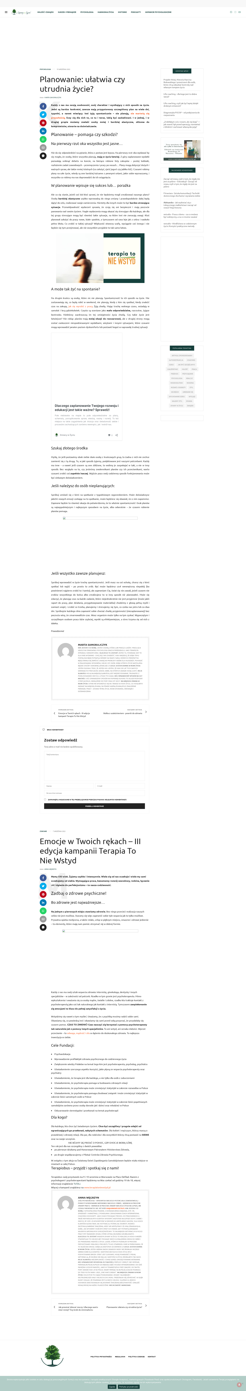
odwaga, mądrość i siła (78, 1033)
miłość (185, 369)
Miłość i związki (45, 12)
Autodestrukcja (176, 360)
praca (194, 369)
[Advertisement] (123, 39)
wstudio (167, 214)
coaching (191, 360)
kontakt (152, 1356)
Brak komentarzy (55, 730)
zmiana (189, 401)
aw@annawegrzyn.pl (115, 1208)
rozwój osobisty (178, 387)
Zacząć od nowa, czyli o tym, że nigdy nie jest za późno (180, 184)
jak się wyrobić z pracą (80, 306)
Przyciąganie (187, 374)
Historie (122, 12)
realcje (189, 378)
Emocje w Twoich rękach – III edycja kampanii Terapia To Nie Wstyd (90, 850)
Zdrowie (43, 831)
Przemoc (174, 374)
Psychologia (86, 12)
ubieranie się (188, 392)
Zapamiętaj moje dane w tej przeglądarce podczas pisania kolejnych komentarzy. (87, 799)
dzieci (171, 364)
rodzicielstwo (177, 383)
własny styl (177, 401)
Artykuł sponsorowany (182, 355)
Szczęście (175, 392)
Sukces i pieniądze (67, 12)
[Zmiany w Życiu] (21, 12)
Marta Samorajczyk (52, 97)
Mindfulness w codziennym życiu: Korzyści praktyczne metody (180, 224)
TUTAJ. (77, 1183)
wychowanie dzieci (177, 396)
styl (191, 387)
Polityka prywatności (101, 1356)
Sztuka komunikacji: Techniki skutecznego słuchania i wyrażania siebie (182, 194)
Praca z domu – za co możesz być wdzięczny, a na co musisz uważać (181, 215)
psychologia (176, 378)
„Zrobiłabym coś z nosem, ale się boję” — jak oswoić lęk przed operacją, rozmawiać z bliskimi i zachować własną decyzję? (182, 124)
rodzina (190, 383)
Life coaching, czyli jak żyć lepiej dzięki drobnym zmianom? (181, 104)
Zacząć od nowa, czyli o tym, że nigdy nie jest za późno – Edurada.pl (182, 180)
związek (190, 405)
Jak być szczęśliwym (186, 364)
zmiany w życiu (177, 405)
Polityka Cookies (136, 1356)
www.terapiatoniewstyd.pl (97, 1187)
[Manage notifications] (239, 1384)
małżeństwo (172, 369)
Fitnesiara (168, 193)
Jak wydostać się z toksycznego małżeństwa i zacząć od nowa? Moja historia (180, 205)
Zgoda (112, 1387)
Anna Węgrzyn (50, 869)
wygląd (192, 396)
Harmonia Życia (106, 12)
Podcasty (136, 12)
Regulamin (120, 1356)
